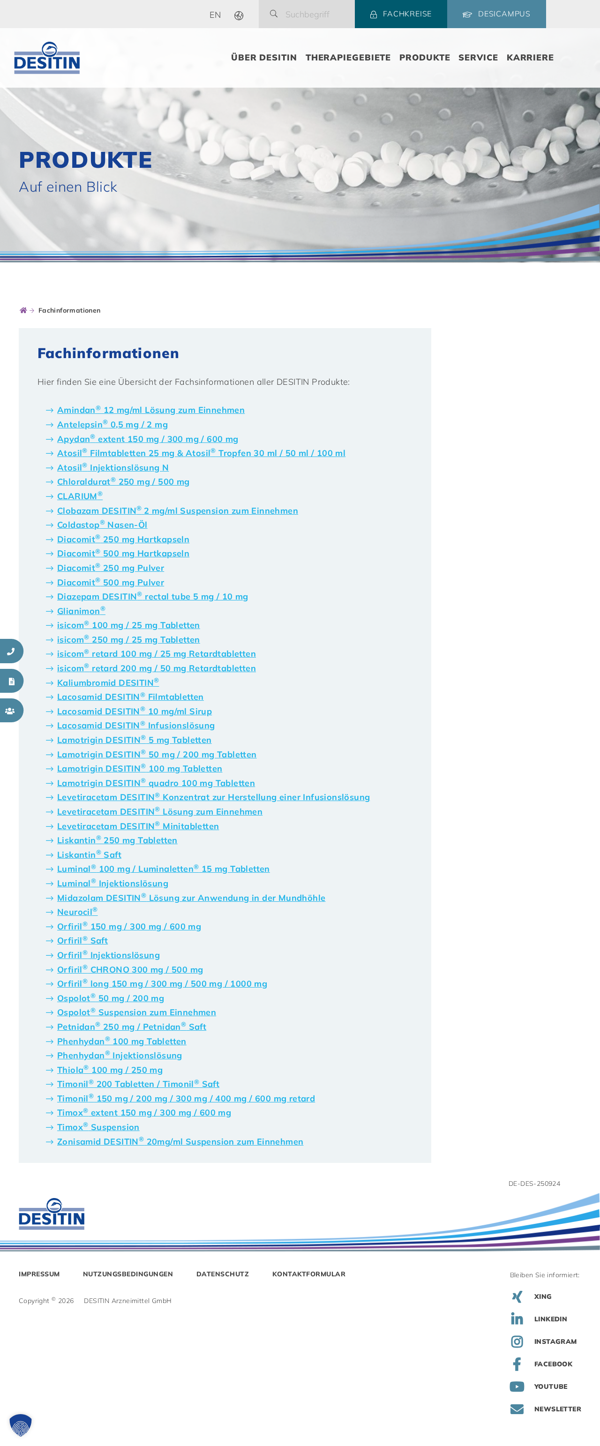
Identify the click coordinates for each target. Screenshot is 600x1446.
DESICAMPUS (504, 13)
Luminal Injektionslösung (112, 883)
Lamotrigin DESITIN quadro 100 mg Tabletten (156, 783)
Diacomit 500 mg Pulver (110, 582)
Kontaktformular (309, 1274)
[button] (20, 1425)
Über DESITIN (264, 57)
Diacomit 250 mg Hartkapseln (123, 539)
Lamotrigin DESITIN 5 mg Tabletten (134, 739)
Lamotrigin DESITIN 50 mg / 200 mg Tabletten (157, 754)
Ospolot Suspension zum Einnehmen (136, 1012)
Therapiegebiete (348, 57)
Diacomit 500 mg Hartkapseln (123, 553)
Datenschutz (222, 1274)
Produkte (424, 57)
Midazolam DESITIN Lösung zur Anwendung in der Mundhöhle (191, 897)
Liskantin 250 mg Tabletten (117, 840)
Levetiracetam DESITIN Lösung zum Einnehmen (159, 811)
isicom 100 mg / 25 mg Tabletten (128, 625)
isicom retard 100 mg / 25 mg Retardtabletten (156, 653)
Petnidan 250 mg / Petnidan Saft (131, 1026)
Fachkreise (407, 13)
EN (215, 14)
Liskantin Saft (89, 854)
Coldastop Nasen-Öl (102, 524)
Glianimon (81, 611)
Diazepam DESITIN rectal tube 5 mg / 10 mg (152, 596)
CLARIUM (80, 496)
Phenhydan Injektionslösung (119, 1055)
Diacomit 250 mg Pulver (110, 567)
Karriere (530, 57)
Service (478, 57)
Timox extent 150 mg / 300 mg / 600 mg (144, 1112)
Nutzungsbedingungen (128, 1274)
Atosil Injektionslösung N (113, 467)
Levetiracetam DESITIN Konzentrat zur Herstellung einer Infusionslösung (213, 797)
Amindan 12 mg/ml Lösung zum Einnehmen (151, 410)
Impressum (39, 1274)
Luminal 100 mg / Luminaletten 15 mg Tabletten (163, 868)
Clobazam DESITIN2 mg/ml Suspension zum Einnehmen (177, 510)
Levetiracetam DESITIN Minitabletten (138, 826)
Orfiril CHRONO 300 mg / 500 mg (130, 969)
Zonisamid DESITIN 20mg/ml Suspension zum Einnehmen (180, 1141)
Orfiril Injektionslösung (108, 955)
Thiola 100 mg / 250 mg (110, 1069)
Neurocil (77, 912)
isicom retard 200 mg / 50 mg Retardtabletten (156, 668)
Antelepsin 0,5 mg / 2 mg (112, 424)
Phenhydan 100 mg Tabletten (122, 1041)
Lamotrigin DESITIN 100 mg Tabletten (139, 768)
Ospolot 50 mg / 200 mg (110, 998)
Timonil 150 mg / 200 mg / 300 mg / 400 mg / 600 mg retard (186, 1098)
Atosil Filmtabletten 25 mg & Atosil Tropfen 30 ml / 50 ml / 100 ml (201, 453)
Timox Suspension (98, 1127)
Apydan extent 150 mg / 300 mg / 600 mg (148, 439)
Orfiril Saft (82, 940)
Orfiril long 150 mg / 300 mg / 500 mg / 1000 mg (162, 983)
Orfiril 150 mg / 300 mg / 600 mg (129, 926)
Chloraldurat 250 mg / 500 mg (123, 481)
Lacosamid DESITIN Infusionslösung (136, 725)
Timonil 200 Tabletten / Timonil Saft (138, 1084)
